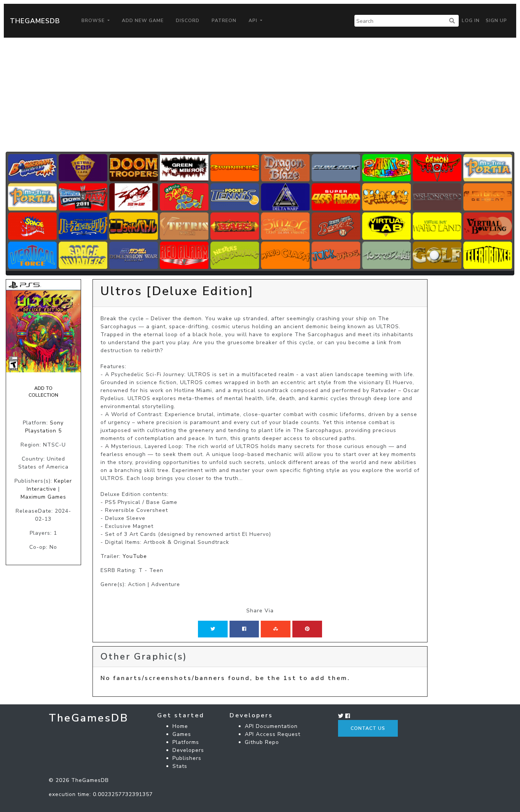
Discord (187, 20)
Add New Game (143, 20)
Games (181, 734)
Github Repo (262, 742)
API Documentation (271, 726)
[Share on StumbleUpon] (275, 629)
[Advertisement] (260, 94)
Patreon (224, 20)
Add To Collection (43, 391)
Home (180, 726)
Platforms (185, 742)
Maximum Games (43, 497)
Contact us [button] (368, 728)
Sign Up (496, 20)
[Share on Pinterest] (307, 629)
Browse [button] (93, 20)
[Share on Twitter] (213, 629)
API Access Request (272, 734)
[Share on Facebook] (244, 629)
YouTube (135, 556)
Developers (188, 750)
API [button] (254, 20)
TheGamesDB (35, 20)
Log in (471, 20)
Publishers (186, 758)
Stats (179, 766)
